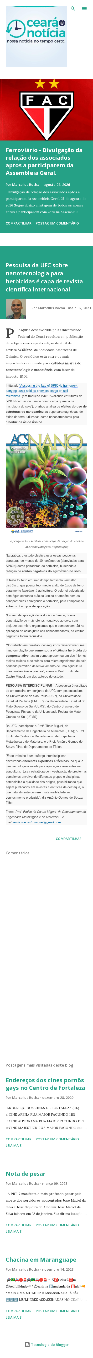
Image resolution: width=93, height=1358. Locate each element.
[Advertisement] (46, 1014)
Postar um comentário (57, 223)
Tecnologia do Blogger (49, 1344)
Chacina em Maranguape (41, 1259)
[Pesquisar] (73, 8)
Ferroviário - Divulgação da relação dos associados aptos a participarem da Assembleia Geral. (44, 161)
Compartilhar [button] (18, 223)
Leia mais (13, 1145)
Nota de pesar (26, 1173)
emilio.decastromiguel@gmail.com (37, 822)
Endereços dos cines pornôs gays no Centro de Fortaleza (45, 1083)
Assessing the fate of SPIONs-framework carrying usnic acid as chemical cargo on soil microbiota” (42, 391)
